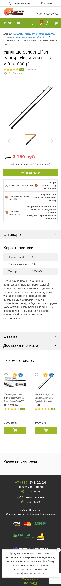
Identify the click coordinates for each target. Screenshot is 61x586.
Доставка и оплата (19, 3)
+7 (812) (46, 14)
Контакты (46, 3)
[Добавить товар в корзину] (15, 430)
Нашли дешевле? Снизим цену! (32, 164)
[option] (30, 139)
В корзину (33, 173)
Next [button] (52, 141)
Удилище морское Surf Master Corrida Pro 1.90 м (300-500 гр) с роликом (14, 399)
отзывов (31, 69)
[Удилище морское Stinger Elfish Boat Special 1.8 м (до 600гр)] (46, 381)
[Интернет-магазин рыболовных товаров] (13, 12)
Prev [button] (9, 141)
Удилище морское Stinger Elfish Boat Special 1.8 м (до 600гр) (44, 399)
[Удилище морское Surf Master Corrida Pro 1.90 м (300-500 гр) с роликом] (15, 381)
